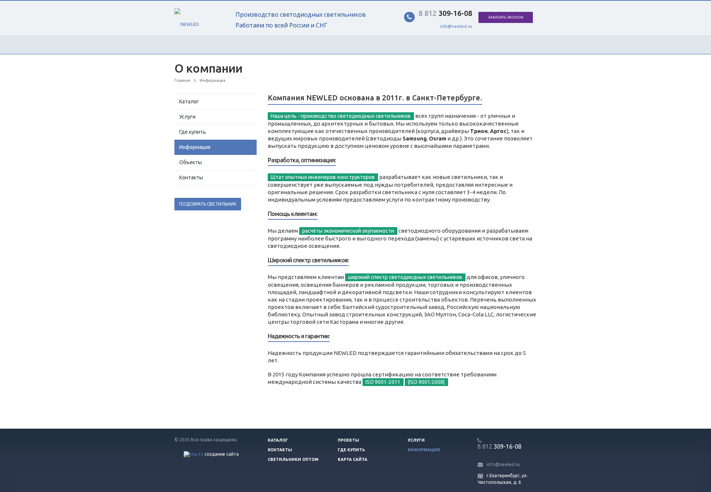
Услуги (187, 117)
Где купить (192, 132)
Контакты (191, 177)
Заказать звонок (505, 17)
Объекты (190, 162)
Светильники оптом (293, 459)
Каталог (189, 101)
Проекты (348, 440)
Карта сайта (352, 459)
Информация (194, 147)
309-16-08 (445, 13)
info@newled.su (456, 26)
